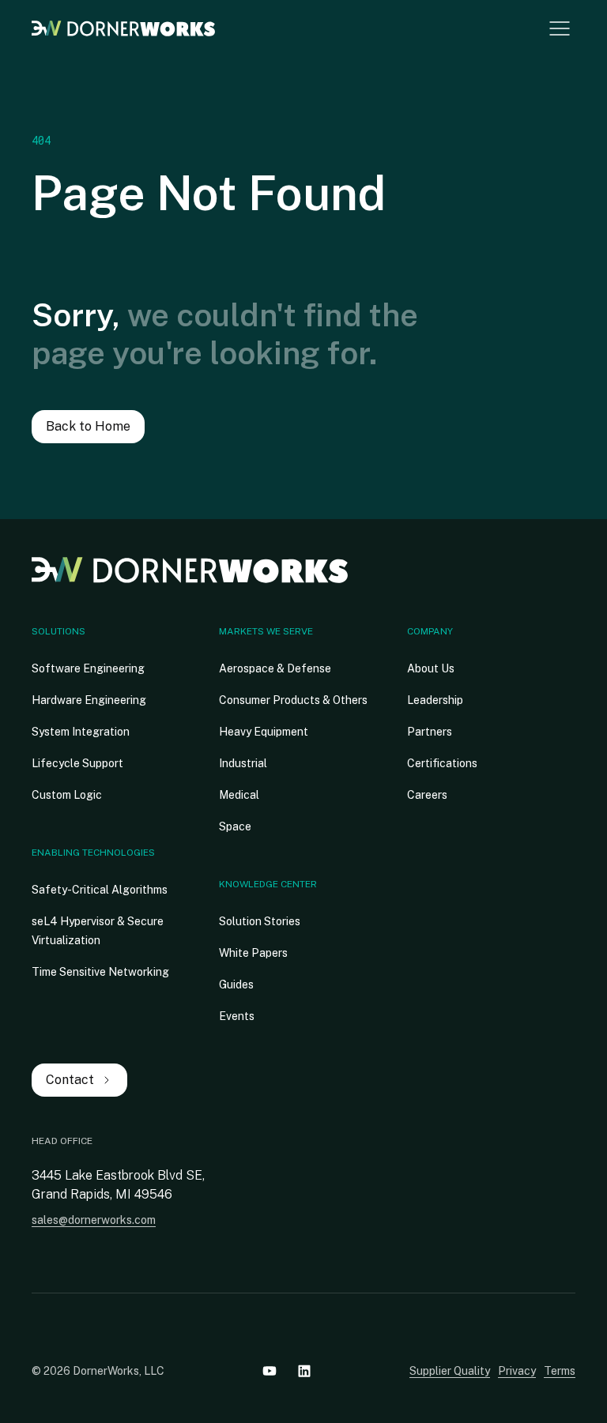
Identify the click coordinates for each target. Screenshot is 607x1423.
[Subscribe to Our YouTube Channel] (269, 1371)
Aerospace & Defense (275, 668)
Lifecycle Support (77, 763)
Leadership (435, 700)
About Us (430, 668)
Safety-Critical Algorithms (100, 889)
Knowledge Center (268, 884)
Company (430, 631)
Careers (427, 795)
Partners (429, 731)
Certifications (442, 763)
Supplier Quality (449, 1371)
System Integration (81, 731)
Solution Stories (259, 921)
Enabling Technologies (93, 852)
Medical (239, 795)
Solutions (58, 631)
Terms (559, 1371)
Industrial (243, 763)
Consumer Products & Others (293, 700)
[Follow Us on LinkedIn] (304, 1371)
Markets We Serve (266, 631)
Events (236, 1016)
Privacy (517, 1371)
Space (235, 826)
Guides (236, 984)
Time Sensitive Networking (100, 972)
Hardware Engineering (89, 700)
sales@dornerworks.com (94, 1220)
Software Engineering (88, 668)
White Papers (253, 953)
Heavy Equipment (263, 731)
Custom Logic (67, 795)
